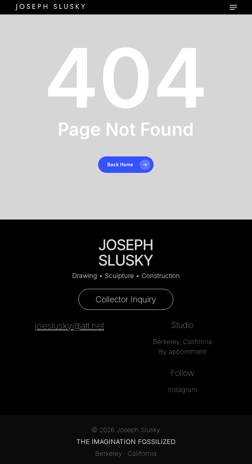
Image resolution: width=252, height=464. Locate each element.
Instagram (182, 390)
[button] (233, 7)
